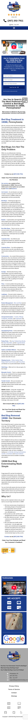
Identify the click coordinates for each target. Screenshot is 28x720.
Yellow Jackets (15, 360)
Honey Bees (22, 362)
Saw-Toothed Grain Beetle (18, 341)
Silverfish (10, 318)
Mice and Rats (17, 303)
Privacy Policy (14, 686)
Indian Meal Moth (7, 342)
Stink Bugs (4, 367)
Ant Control (4, 192)
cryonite (3, 453)
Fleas (2, 284)
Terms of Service (14, 689)
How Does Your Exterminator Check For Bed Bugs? (14, 665)
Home (7, 188)
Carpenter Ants (5, 238)
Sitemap (14, 696)
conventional (9, 453)
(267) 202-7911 (18, 174)
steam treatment (19, 453)
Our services (4, 183)
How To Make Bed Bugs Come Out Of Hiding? (12, 670)
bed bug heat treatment (20, 452)
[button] (14, 28)
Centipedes (4, 318)
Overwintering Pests (6, 330)
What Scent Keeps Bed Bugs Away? (10, 667)
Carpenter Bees (5, 247)
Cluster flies (18, 318)
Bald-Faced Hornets (10, 362)
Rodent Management (7, 303)
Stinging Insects (5, 360)
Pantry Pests (4, 341)
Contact (7, 536)
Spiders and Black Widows (8, 349)
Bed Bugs (4, 200)
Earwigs (3, 271)
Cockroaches (5, 256)
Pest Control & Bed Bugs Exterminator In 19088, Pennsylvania (14, 104)
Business (14, 188)
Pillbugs (21, 316)
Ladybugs (4, 294)
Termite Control (5, 381)
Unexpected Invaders (7, 316)
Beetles (3, 219)
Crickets (16, 316)
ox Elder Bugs (6, 228)
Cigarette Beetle (21, 342)
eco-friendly (10, 452)
